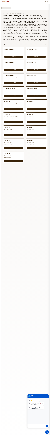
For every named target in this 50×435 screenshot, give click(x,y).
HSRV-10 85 (7, 101)
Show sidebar (7, 7)
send (46, 426)
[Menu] (48, 2)
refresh (47, 396)
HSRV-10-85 (30, 114)
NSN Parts (12, 13)
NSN (7, 13)
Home (4, 13)
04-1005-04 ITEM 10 (9, 49)
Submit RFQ (14, 56)
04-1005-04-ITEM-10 (9, 88)
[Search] (45, 2)
